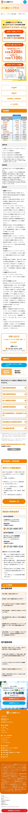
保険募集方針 (3, 801)
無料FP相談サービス (7, 750)
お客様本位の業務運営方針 (5, 800)
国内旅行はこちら (14, 703)
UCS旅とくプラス (5, 740)
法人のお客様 (5, 745)
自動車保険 (4, 727)
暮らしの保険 (4, 732)
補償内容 (14, 93)
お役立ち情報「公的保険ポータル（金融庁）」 (12, 752)
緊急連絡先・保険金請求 (14, 99)
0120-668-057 (15, 528)
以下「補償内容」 (13, 221)
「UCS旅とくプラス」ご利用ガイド (13, 365)
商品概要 (14, 87)
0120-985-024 (15, 546)
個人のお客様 (5, 725)
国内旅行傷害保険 (18, 372)
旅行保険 (3, 730)
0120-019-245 (15, 348)
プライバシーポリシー (5, 797)
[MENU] (25, 2)
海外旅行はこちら (14, 698)
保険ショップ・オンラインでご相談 (10, 748)
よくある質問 (14, 104)
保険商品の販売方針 (4, 804)
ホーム (4, 14)
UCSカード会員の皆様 (11, 14)
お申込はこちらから (14, 811)
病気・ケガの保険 (5, 728)
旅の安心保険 (4, 739)
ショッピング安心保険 (6, 737)
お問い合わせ (5, 757)
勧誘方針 (2, 798)
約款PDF (14, 449)
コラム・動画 (5, 754)
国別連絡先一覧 (14, 501)
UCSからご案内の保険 (6, 742)
